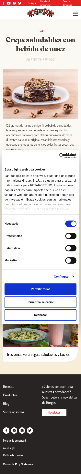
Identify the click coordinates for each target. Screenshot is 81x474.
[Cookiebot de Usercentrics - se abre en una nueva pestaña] (59, 155)
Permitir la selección (40, 302)
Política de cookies (13, 455)
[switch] (70, 236)
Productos (10, 395)
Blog (6, 403)
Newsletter (54, 412)
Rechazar (40, 315)
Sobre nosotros (13, 412)
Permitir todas (40, 289)
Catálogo (32, 3)
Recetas (8, 386)
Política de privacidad (14, 440)
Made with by (18, 464)
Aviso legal (9, 447)
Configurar (61, 276)
